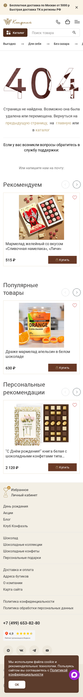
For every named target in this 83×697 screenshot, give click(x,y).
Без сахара (61, 44)
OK (17, 684)
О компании (12, 582)
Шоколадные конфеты (21, 551)
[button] (77, 184)
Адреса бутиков (16, 576)
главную (63, 122)
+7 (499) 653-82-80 (58, 22)
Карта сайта (13, 589)
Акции (8, 512)
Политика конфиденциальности (28, 601)
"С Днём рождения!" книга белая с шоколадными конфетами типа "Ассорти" (36, 453)
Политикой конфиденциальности (38, 672)
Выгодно (9, 44)
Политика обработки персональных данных (38, 608)
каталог (43, 129)
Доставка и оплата (18, 569)
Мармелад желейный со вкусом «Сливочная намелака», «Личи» (34, 246)
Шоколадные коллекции (22, 544)
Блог (7, 519)
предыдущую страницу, (27, 122)
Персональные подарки (22, 557)
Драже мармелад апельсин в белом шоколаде (38, 354)
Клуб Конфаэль (15, 526)
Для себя (34, 44)
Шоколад (10, 538)
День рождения (15, 506)
